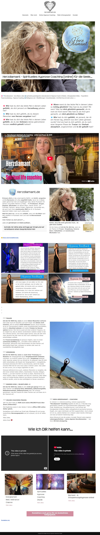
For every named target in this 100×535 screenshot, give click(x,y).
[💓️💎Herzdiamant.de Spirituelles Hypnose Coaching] (50, 7)
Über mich (34, 15)
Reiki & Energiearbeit (64, 15)
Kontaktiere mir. (5, 520)
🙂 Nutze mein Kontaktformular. (10, 237)
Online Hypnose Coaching (47, 15)
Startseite (25, 15)
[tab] (51, 307)
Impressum (52, 533)
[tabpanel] (50, 418)
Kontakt (75, 15)
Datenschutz (57, 533)
